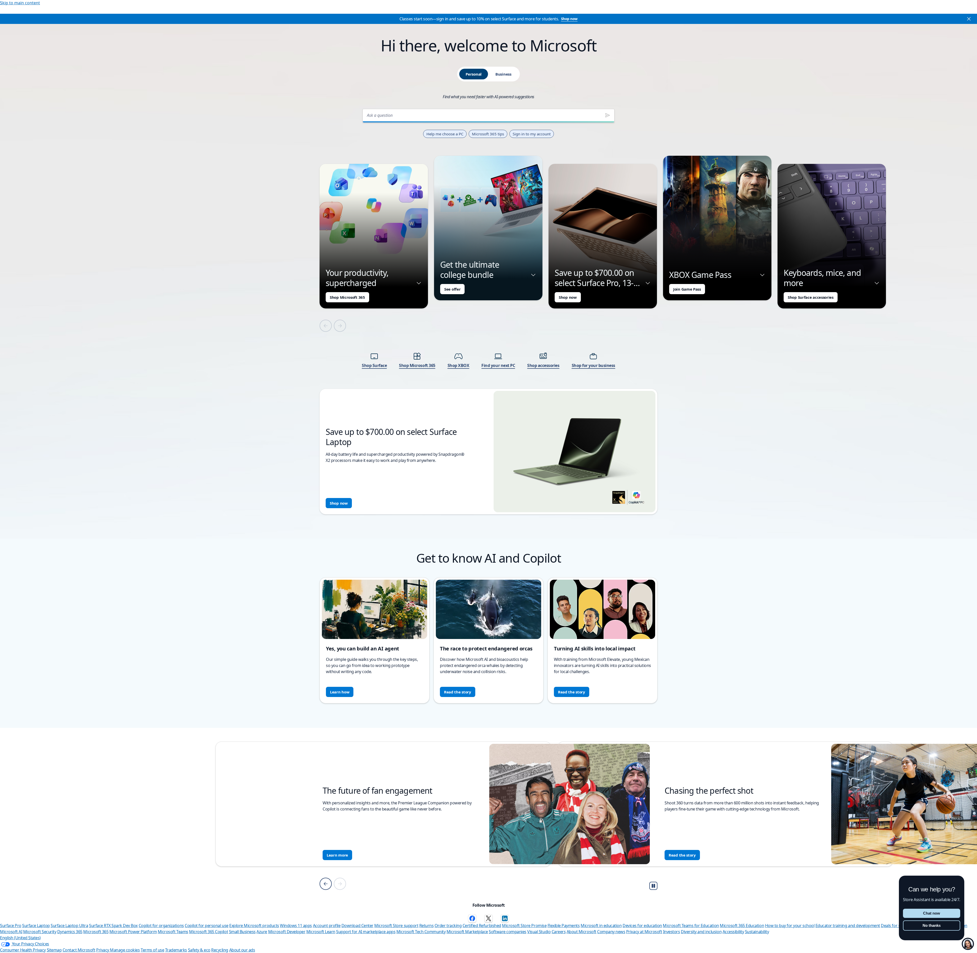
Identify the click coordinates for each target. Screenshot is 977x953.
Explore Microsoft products (254, 925)
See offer (452, 289)
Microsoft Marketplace (467, 931)
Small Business (242, 931)
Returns (426, 925)
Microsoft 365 (95, 931)
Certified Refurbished (482, 925)
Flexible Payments (564, 925)
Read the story (457, 691)
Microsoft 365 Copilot (208, 931)
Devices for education (642, 925)
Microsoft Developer (287, 931)
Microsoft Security (39, 931)
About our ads (242, 950)
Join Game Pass (687, 289)
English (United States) (20, 938)
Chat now (931, 913)
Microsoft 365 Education (742, 925)
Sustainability (757, 931)
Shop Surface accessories (811, 297)
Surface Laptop (36, 925)
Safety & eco (199, 950)
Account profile (327, 925)
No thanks (932, 925)
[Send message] (607, 115)
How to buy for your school (790, 925)
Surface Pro (10, 925)
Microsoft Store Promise (524, 925)
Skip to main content (20, 3)
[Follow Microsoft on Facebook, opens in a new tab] (472, 918)
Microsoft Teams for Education (691, 925)
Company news (611, 931)
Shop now (569, 18)
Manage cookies (125, 950)
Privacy (103, 950)
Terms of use (152, 950)
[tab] (473, 74)
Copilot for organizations (161, 925)
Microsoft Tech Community (421, 931)
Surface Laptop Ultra (69, 925)
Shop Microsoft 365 (347, 297)
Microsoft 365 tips (488, 133)
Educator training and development (847, 925)
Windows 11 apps (296, 925)
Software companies (507, 931)
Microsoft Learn (320, 931)
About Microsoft (581, 931)
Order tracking (448, 925)
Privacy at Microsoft (644, 931)
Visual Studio (539, 931)
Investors (671, 931)
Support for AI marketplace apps (365, 931)
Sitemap (54, 950)
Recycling (219, 950)
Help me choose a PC (444, 133)
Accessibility (733, 931)
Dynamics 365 (69, 931)
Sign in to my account (532, 133)
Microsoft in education (601, 925)
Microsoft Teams (173, 931)
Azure (261, 931)
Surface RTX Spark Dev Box (113, 925)
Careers (559, 931)
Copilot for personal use (206, 925)
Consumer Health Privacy (23, 950)
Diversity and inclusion (701, 931)
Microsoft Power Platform (133, 931)
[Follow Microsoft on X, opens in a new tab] (488, 918)
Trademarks (176, 950)
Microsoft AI (11, 931)
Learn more (341, 855)
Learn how (339, 691)
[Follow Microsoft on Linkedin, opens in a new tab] (505, 918)
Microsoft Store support (396, 925)
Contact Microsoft (79, 950)
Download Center (357, 925)
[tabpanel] (488, 310)
